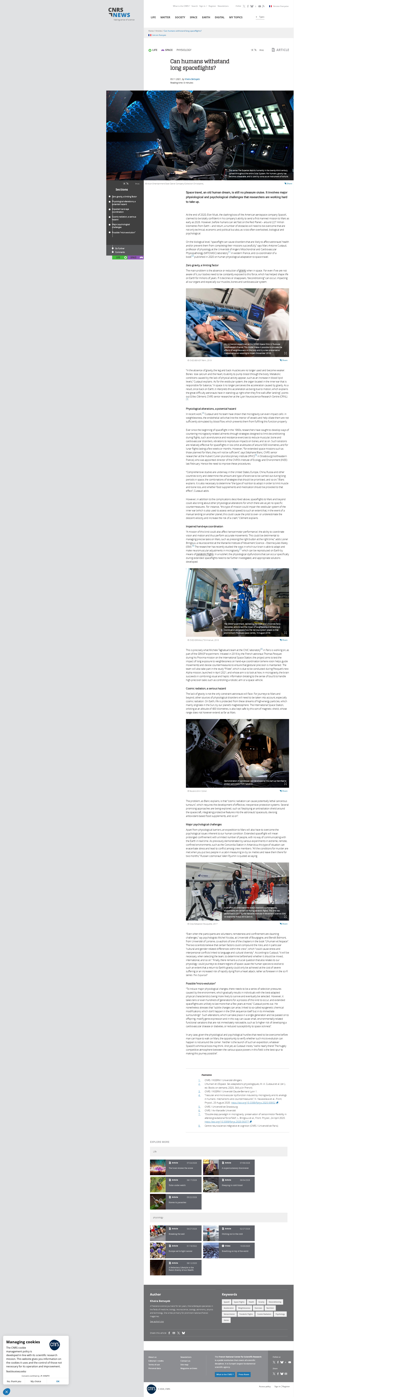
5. (199, 1106)
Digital (220, 17)
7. (199, 1114)
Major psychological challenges (121, 226)
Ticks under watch (177, 1185)
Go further (120, 248)
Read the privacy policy (16, 1371)
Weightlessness (244, 1308)
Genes (226, 1320)
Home (151, 31)
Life (153, 17)
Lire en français (159, 35)
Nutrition (270, 1308)
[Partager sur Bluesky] (282, 1373)
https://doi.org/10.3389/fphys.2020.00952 (255, 1102)
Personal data (154, 1368)
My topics (235, 17)
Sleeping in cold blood (232, 1185)
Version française (281, 6)
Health (251, 1302)
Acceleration (229, 1308)
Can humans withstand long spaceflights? (183, 31)
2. (199, 1083)
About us (152, 1357)
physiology (184, 50)
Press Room (244, 1374)
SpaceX (227, 1302)
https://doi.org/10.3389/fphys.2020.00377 (228, 1121)
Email (286, 1373)
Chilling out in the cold (232, 1234)
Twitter (244, 6)
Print (137, 183)
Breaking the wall (177, 1234)
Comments (120, 252)
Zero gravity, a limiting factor (124, 196)
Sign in (202, 6)
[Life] (158, 1167)
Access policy (265, 1386)
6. (199, 1110)
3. (199, 1091)
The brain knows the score (181, 1168)
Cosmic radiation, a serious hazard (124, 218)
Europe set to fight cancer (180, 1251)
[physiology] (158, 1233)
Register (212, 6)
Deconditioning (275, 1302)
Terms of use (154, 1364)
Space (193, 17)
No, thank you (14, 1381)
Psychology (280, 1314)
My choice (36, 1381)
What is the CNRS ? (181, 6)
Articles (158, 31)
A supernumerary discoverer (235, 1168)
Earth (206, 17)
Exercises (258, 1308)
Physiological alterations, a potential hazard (124, 203)
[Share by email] (175, 1333)
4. (199, 1095)
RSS (263, 6)
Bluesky (282, 1362)
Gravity (261, 1302)
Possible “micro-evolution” (123, 232)
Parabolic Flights (246, 1314)
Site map (184, 1364)
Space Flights (239, 1302)
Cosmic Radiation (264, 1314)
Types (261, 16)
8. (199, 1125)
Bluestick (252, 6)
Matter (165, 17)
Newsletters (223, 6)
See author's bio (157, 1321)
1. (199, 1080)
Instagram (256, 6)
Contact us (185, 1361)
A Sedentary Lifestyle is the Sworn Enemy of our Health (181, 1268)
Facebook (248, 6)
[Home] (124, 13)
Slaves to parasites (177, 1202)
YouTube (259, 6)
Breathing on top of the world (235, 1251)
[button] (6, 1391)
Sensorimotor (229, 1314)
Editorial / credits (156, 1361)
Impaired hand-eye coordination (120, 210)
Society (180, 17)
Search (195, 6)
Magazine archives (188, 1368)
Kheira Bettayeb (192, 79)
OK (57, 1381)
